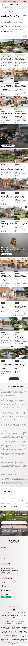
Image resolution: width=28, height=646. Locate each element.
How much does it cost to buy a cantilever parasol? (12, 501)
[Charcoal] (1, 94)
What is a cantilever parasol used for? (9, 498)
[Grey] (20, 315)
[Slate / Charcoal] (17, 94)
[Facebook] (1, 590)
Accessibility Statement (9, 623)
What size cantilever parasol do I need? (9, 503)
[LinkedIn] (4, 590)
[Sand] (3, 311)
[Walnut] (1, 311)
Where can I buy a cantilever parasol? (9, 506)
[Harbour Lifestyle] (14, 4)
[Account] (23, 4)
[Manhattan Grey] (15, 231)
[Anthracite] (1, 174)
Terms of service (6, 621)
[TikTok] (10, 591)
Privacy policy (13, 621)
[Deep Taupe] (1, 66)
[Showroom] (4, 4)
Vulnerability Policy (19, 623)
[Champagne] (17, 315)
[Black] (3, 66)
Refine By (4, 36)
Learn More (6, 254)
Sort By (13, 36)
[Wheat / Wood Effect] (15, 94)
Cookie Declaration (21, 621)
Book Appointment (8, 145)
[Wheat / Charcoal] (20, 94)
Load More (14, 379)
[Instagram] (7, 590)
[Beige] (3, 94)
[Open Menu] (2, 4)
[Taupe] (17, 175)
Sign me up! (14, 527)
